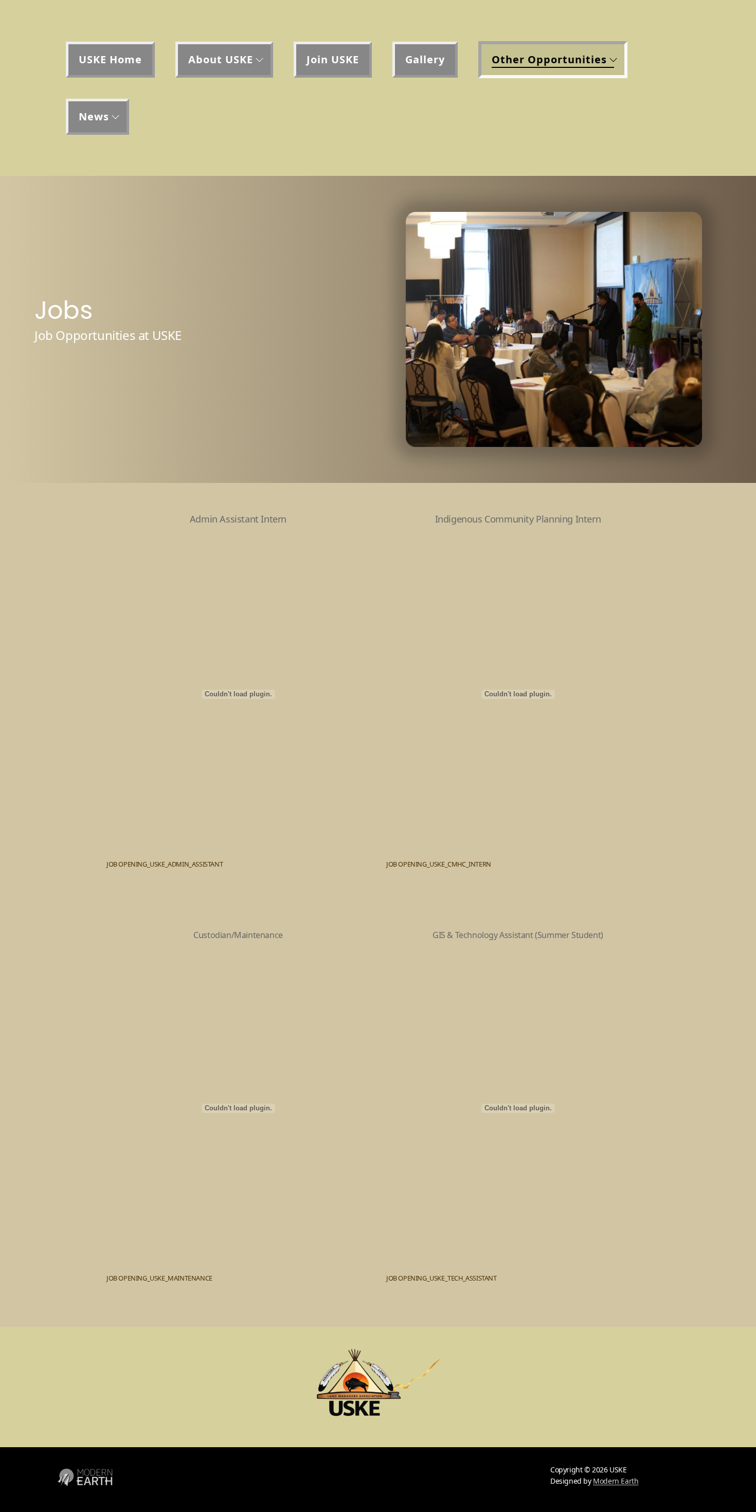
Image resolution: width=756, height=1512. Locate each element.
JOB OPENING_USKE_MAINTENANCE (159, 1278)
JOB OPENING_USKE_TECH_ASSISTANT (441, 1278)
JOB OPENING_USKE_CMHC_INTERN (438, 864)
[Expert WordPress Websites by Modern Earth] (85, 1492)
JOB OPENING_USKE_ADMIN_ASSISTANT (164, 864)
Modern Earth (615, 1481)
